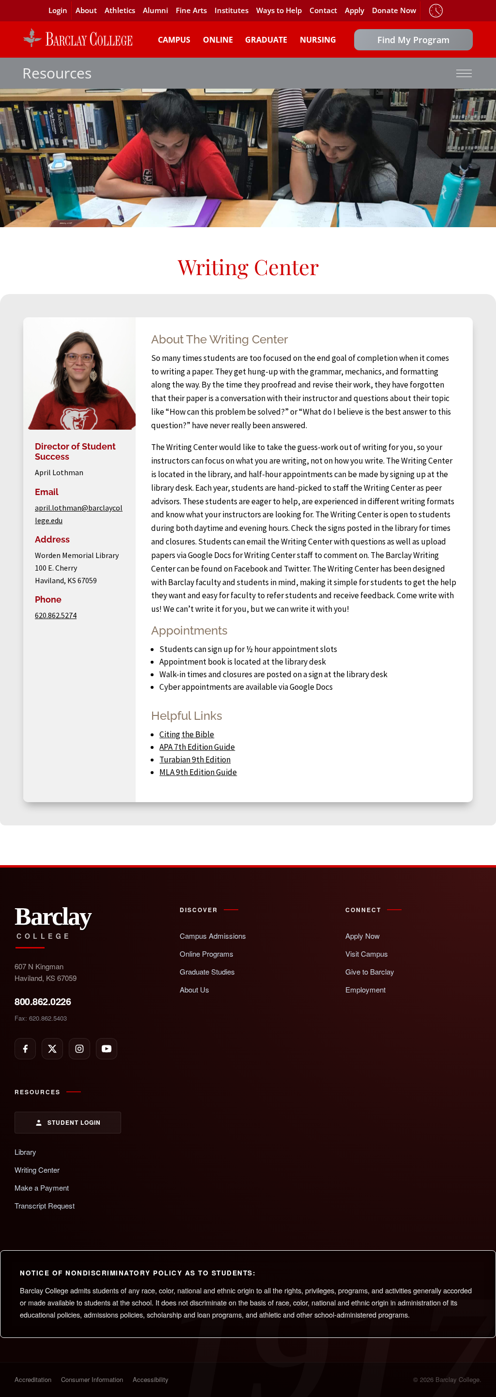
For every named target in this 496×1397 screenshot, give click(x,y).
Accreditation (33, 1379)
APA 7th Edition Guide (197, 747)
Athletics (120, 10)
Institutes (231, 10)
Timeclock (435, 10)
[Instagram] (79, 1048)
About (86, 10)
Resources (57, 73)
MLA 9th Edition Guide (198, 772)
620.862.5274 (56, 615)
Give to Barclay (369, 971)
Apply (354, 10)
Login (57, 10)
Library (25, 1152)
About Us (194, 989)
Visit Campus (366, 953)
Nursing (318, 39)
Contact (323, 10)
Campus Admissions (213, 936)
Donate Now (394, 10)
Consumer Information (92, 1379)
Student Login (74, 1122)
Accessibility (151, 1379)
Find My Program (413, 40)
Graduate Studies (207, 971)
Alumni (155, 10)
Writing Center (37, 1169)
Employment (365, 989)
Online (218, 39)
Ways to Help (279, 10)
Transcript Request (45, 1205)
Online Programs (206, 953)
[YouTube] (106, 1048)
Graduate (266, 39)
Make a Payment (42, 1187)
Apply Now (362, 936)
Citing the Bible (186, 734)
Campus (174, 39)
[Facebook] (25, 1048)
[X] (52, 1048)
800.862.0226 (43, 1001)
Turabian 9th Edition (195, 759)
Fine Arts (191, 10)
